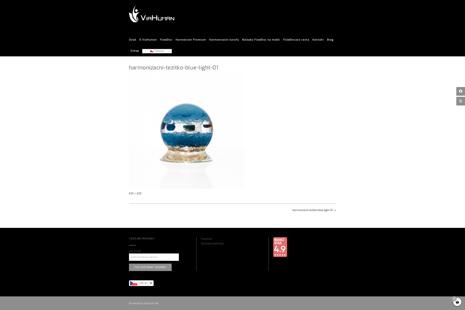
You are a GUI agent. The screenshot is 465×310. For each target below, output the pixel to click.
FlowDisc (166, 40)
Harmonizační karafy (224, 40)
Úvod (132, 40)
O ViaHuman (148, 40)
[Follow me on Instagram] (460, 101)
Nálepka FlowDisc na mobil (261, 40)
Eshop (135, 51)
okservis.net (151, 303)
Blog (330, 40)
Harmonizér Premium (191, 40)
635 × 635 (135, 193)
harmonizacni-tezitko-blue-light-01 (314, 210)
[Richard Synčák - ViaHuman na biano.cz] (280, 256)
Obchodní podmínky (212, 243)
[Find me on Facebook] (460, 91)
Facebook (206, 239)
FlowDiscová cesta (296, 40)
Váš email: (135, 251)
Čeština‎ (158, 51)
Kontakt (318, 40)
